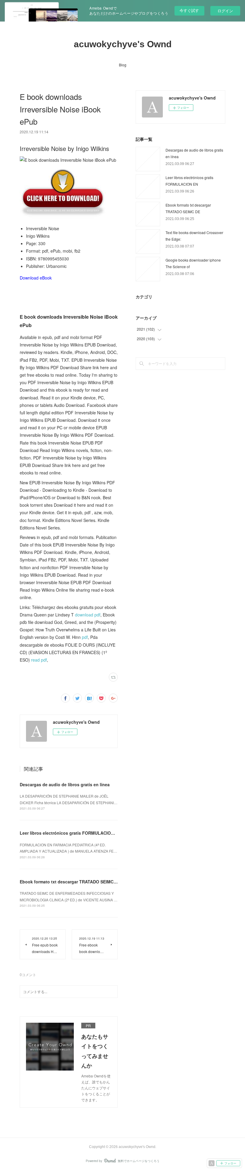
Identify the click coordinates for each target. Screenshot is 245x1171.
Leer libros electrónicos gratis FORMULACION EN (70, 833)
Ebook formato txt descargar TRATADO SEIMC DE (70, 882)
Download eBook (36, 278)
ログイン (225, 10)
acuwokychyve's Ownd (123, 44)
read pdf (39, 660)
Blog (122, 64)
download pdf (87, 615)
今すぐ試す (189, 10)
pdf (85, 637)
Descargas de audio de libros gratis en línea (65, 784)
